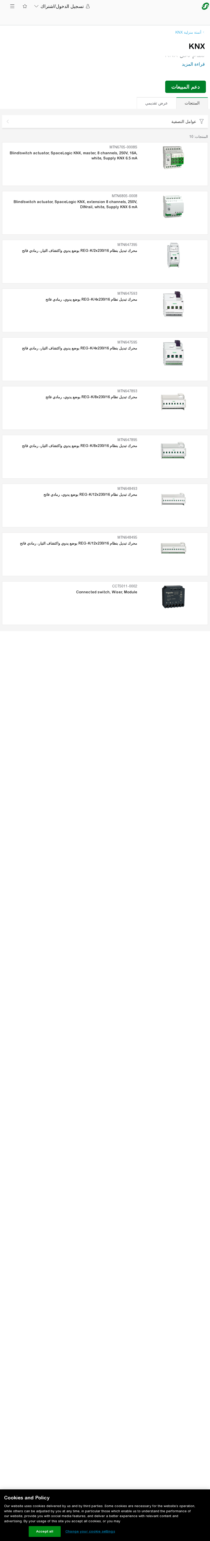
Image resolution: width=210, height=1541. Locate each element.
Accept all (44, 1531)
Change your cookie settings (90, 1531)
